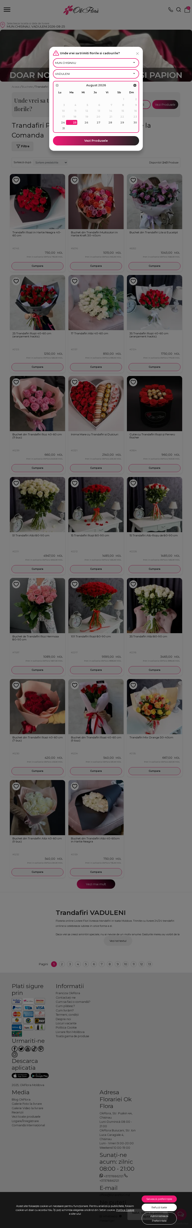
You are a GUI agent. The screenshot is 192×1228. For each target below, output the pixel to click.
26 (86, 122)
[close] (137, 53)
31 (63, 128)
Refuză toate (159, 1207)
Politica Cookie (125, 1210)
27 (98, 122)
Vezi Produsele (96, 140)
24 (63, 122)
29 (122, 122)
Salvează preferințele (159, 1199)
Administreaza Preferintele (159, 1218)
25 (75, 122)
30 (135, 122)
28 (110, 122)
